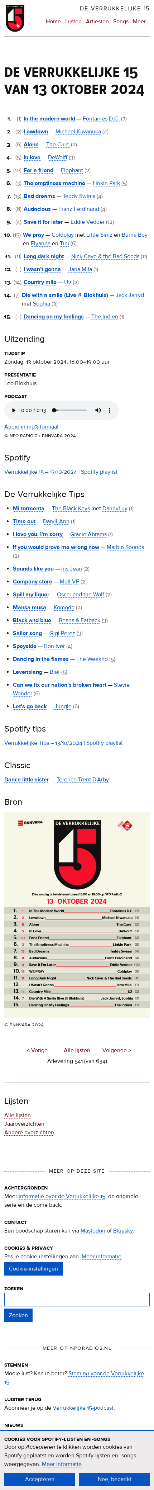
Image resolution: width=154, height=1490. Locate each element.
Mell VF (69, 581)
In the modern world (49, 118)
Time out (24, 521)
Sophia (41, 303)
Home (53, 21)
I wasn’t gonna (42, 269)
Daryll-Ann (56, 521)
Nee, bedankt (114, 1479)
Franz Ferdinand (78, 209)
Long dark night (44, 256)
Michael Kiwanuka (78, 131)
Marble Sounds (125, 547)
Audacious (37, 209)
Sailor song (27, 633)
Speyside (25, 646)
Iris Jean (71, 568)
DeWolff (57, 157)
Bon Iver (54, 646)
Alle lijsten (77, 1050)
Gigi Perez (62, 633)
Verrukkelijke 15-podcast (83, 1407)
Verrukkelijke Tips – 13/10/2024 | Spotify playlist (63, 743)
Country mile (40, 282)
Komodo (64, 607)
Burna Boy (135, 234)
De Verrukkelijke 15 (115, 8)
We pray (33, 234)
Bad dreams (39, 196)
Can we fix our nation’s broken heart (59, 685)
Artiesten (97, 21)
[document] (77, 1460)
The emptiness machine (54, 183)
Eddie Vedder (88, 222)
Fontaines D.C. (101, 118)
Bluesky (123, 1230)
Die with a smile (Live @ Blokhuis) (65, 295)
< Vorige (37, 1050)
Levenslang (27, 672)
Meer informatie (101, 1256)
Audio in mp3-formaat (31, 426)
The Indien (104, 316)
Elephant (72, 170)
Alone (31, 144)
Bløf (55, 672)
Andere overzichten (29, 1132)
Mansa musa (29, 607)
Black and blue (32, 620)
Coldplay (63, 234)
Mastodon (93, 1230)
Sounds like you (33, 568)
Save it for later (43, 222)
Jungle (63, 706)
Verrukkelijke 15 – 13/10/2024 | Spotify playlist (60, 472)
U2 (67, 282)
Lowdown (36, 131)
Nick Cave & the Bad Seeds (105, 256)
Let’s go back (30, 706)
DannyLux (114, 508)
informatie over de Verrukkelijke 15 (62, 1196)
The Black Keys (71, 508)
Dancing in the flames (41, 659)
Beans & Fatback (79, 620)
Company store (32, 581)
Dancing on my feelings (54, 316)
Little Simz (99, 234)
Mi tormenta (28, 508)
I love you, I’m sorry (38, 534)
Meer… (141, 22)
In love (32, 157)
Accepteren (39, 1479)
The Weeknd (92, 659)
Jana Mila (80, 269)
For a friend (38, 170)
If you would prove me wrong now (56, 547)
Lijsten (73, 21)
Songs (121, 21)
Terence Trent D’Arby (83, 779)
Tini (64, 243)
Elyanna (40, 243)
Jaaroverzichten (24, 1123)
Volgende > (116, 1050)
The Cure (57, 144)
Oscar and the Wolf (80, 594)
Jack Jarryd (130, 295)
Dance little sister (26, 779)
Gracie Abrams (88, 534)
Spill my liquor (31, 594)
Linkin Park (106, 183)
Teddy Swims (79, 196)
